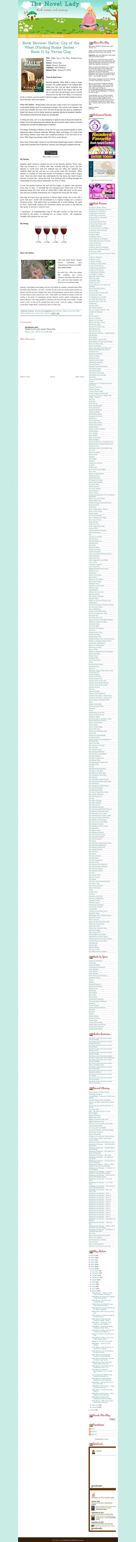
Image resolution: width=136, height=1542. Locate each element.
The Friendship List (95, 796)
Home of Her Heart (95, 511)
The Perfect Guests (95, 839)
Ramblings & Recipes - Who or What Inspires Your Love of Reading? (101, 1165)
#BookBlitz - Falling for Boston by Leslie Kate (102, 1382)
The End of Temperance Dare (98, 792)
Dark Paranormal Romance (98, 975)
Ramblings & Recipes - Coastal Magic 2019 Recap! (101, 1148)
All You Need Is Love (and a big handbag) (99, 285)
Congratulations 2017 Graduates (100, 1100)
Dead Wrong (93, 403)
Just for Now (93, 539)
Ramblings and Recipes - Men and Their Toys (100, 1190)
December (95, 1271)
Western (47, 313)
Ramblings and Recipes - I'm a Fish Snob (101, 1183)
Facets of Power (94, 452)
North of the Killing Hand (97, 611)
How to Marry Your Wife (97, 517)
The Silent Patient (95, 856)
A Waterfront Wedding (96, 272)
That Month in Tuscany (96, 745)
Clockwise (92, 377)
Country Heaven (94, 389)
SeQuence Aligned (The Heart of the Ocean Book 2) (101, 671)
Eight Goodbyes (94, 439)
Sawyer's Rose (94, 658)
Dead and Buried (94, 407)
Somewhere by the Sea (96, 712)
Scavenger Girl (94, 666)
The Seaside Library (95, 849)
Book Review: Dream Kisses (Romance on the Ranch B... (102, 1379)
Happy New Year (94, 1117)
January (95, 1407)
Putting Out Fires (95, 634)
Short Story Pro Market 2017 (99, 700)
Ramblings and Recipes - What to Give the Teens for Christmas (102, 1226)
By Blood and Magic (95, 353)
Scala (90, 662)
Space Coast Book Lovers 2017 (99, 1235)
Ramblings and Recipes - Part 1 (99, 1193)
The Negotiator (94, 828)
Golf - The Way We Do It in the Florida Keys (99, 1112)
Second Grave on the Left (97, 680)
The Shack (92, 853)
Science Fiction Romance (97, 1007)
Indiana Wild (93, 528)
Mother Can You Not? (96, 592)
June (93, 1284)
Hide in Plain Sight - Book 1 (98, 509)
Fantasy (91, 982)
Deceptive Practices (95, 416)
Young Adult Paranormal (97, 1024)
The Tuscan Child (94, 875)
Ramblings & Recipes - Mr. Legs (100, 1155)
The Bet (91, 766)
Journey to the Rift (95, 537)
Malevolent (92, 573)
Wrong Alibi (93, 945)
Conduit (91, 381)
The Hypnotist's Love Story (98, 813)
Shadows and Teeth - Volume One (100, 695)
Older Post (79, 377)
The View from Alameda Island (99, 881)
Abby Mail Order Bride (96, 276)
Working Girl (93, 943)
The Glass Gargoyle (95, 800)
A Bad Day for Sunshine (97, 213)
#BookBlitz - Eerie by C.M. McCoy (101, 1344)
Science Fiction (94, 1005)
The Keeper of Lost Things (98, 819)
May (93, 1286)
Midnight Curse (94, 583)
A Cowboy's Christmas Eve (98, 230)
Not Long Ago (93, 615)
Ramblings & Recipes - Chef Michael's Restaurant (102, 1144)
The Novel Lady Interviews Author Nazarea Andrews (100, 1071)
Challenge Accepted (95, 1094)
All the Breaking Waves (97, 288)
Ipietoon (81, 1540)
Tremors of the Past (96, 896)
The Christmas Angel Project (99, 779)
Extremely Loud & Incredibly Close (100, 448)
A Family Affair (94, 234)
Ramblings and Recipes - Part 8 (99, 1214)
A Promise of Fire (95, 251)
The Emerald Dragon (96, 790)
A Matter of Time (95, 245)
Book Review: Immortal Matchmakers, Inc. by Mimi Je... (102, 1371)
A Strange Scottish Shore (97, 263)
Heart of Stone (94, 505)
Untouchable (93, 909)
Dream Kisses (93, 431)
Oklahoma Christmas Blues (98, 622)
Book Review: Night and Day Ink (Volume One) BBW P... (103, 1330)
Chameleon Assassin (96, 362)
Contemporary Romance (97, 967)
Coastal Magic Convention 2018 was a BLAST (102, 1097)
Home (23, 36)
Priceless (92, 630)
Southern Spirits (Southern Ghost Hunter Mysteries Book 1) (100, 719)
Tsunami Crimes (94, 900)
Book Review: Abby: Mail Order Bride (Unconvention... (102, 1401)
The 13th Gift (93, 747)
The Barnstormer (95, 756)
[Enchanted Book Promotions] (102, 180)
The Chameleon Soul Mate (97, 775)
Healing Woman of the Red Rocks (100, 503)
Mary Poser (93, 577)
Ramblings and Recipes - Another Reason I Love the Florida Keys (100, 1172)
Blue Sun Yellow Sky (96, 343)
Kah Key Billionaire (95, 541)
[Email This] (52, 314)
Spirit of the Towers (96, 722)
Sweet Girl (92, 733)
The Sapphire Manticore (97, 847)
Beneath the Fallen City (97, 326)
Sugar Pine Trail (94, 729)
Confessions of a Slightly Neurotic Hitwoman (100, 384)
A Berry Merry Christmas (98, 217)
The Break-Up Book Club (97, 773)
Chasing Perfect (94, 364)
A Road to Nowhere (95, 257)
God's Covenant (94, 486)
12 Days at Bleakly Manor (98, 207)
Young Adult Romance (96, 1026)
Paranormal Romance (96, 999)
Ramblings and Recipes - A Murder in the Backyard (102, 1168)
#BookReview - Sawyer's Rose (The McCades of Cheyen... (102, 1293)
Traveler (92, 894)
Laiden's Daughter (95, 551)
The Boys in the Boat (96, 771)
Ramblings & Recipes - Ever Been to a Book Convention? (102, 1152)
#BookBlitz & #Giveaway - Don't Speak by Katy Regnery (103, 1394)
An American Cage (95, 295)
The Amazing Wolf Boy (96, 751)
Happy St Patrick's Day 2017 (98, 1119)
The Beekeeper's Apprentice (98, 762)
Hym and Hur (93, 522)
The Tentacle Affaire (96, 868)
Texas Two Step (94, 743)
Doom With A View (95, 422)
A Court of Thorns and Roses (99, 228)
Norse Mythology (95, 609)
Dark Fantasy (93, 973)
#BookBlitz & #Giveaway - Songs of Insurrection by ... (103, 1386)
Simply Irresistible (95, 704)
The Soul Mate (94, 858)
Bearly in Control (95, 318)
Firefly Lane (93, 467)
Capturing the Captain (96, 360)
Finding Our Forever (96, 463)
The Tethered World (95, 871)
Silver (91, 702)
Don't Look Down (94, 420)
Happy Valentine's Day (96, 1121)
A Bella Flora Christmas (97, 215)
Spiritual (92, 1012)
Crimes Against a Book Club (98, 393)
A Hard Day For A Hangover (98, 238)
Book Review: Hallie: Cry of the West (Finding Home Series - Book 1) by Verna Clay (51, 47)
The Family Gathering (96, 794)
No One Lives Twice (95, 607)
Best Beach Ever (94, 329)
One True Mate (94, 626)
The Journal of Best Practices (99, 817)
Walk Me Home (94, 913)
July (93, 1282)
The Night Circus (94, 830)
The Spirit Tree (94, 862)
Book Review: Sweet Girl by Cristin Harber (101, 1301)
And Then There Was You (97, 301)
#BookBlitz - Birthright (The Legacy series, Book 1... (101, 1323)
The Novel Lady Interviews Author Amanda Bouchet (100, 1042)
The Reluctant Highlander (97, 845)
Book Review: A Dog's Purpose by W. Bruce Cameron (103, 1308)
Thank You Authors (95, 1237)
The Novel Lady (55, 3)
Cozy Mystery (93, 969)
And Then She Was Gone (97, 299)
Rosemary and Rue (95, 647)
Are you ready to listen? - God (99, 309)
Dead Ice (92, 399)
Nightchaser (93, 602)
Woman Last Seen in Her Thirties (100, 939)
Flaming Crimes (94, 476)
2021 (92, 1260)
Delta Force (93, 418)
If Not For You (94, 524)
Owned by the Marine (96, 628)
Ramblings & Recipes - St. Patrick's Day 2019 (101, 1157)
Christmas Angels (95, 368)
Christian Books (94, 965)
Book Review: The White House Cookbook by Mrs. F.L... (102, 1366)
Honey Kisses (93, 513)
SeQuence (92, 668)
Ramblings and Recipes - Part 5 (99, 1208)
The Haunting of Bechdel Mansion (100, 809)
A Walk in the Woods (96, 270)
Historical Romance (95, 986)
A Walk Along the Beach (97, 268)
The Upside (92, 879)
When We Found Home (96, 924)
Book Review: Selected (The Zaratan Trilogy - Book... (101, 1319)
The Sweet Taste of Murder (98, 866)
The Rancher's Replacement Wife (100, 843)
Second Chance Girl (95, 678)
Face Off (92, 450)
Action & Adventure (95, 961)
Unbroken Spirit (94, 902)
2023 (93, 1255)
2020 (93, 1262)
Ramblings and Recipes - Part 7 (99, 1212)
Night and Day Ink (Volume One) (100, 600)
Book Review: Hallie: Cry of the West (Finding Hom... (102, 1338)
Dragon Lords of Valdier (97, 429)
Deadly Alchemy (94, 412)
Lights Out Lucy (94, 558)
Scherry (93, 1431)
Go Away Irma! (94, 1109)
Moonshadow (93, 590)
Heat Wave (92, 507)
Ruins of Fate (93, 649)
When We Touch (94, 926)
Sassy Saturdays (94, 653)
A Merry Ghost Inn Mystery (98, 247)
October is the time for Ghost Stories (101, 1136)
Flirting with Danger (96, 480)
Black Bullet (93, 337)
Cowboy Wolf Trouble (96, 391)
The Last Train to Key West (98, 822)
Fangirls (91, 456)
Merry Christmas (95, 1134)
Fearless (92, 461)
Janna (93, 1429)
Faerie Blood (93, 454)
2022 (93, 1257)
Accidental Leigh (94, 280)
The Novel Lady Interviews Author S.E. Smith (100, 1074)
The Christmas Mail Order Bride (100, 781)
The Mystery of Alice (96, 824)
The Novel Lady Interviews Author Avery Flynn (100, 1046)
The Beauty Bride (94, 760)
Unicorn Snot (93, 1242)
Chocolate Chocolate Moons (98, 366)
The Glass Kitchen (95, 802)
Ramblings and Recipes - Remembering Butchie (102, 1219)
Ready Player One (95, 636)
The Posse (92, 841)
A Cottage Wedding (95, 226)
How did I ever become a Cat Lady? (101, 1123)
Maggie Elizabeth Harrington (98, 568)
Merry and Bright (95, 581)
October (94, 1275)
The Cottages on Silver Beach (99, 785)
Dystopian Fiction (94, 978)
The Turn (92, 873)
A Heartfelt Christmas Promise (99, 241)
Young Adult (93, 1020)
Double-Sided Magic (95, 424)
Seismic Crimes (94, 687)
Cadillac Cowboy (94, 356)
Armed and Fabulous (95, 312)
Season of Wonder (95, 676)
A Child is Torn (94, 219)
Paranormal (93, 997)
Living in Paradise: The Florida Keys (101, 1130)
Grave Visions (93, 493)
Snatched (92, 708)
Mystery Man (93, 598)
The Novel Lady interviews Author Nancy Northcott (100, 1082)
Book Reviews (57, 311)
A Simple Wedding (95, 261)
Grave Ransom (94, 490)
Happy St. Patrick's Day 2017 (102, 1341)
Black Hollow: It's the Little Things (100, 341)
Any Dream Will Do (95, 307)
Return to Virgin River (96, 645)
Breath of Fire (93, 351)
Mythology (92, 990)
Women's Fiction (94, 1018)
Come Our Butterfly (95, 379)
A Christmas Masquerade (97, 224)
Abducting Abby (94, 278)
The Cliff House (94, 783)
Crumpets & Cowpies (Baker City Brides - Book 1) (100, 396)
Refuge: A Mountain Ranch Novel (100, 641)
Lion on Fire (93, 562)
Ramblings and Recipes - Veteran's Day (100, 1223)
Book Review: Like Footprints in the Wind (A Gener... (102, 1348)
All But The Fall (94, 282)
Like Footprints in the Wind (98, 560)
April (94, 1288)
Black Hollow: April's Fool (97, 339)
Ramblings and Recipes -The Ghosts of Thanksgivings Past (102, 1230)
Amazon (55, 157)
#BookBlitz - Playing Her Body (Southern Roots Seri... (102, 1327)
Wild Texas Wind (94, 932)
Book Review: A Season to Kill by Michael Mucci (103, 1316)
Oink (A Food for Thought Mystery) (101, 619)
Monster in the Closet (96, 585)
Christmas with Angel (96, 373)
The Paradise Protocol (96, 836)
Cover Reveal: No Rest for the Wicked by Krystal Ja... (102, 1375)
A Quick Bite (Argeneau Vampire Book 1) (102, 254)
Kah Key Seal (93, 543)
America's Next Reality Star (98, 292)
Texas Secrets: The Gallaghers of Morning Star (100, 740)
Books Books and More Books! (99, 1092)
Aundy (91, 314)
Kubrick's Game (94, 547)
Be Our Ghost (93, 316)
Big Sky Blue (93, 335)
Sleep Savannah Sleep (96, 706)
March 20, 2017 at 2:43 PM (38, 332)
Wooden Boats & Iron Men (98, 941)
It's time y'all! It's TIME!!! (97, 1128)
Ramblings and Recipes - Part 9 (99, 1216)
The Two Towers (94, 877)
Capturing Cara (94, 358)
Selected (91, 689)
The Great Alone (94, 805)
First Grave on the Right (97, 469)
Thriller (91, 1014)
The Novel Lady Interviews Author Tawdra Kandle (100, 1038)
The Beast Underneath (96, 758)
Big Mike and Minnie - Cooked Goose (101, 333)
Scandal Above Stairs (96, 664)
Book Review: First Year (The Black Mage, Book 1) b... (102, 1362)
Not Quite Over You (95, 617)
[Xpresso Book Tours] (102, 176)
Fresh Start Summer (96, 482)
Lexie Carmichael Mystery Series (100, 554)
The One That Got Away (97, 834)
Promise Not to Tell (95, 632)
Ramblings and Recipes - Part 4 (99, 1206)
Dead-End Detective (95, 410)
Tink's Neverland (94, 888)
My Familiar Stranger (96, 596)
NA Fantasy (93, 992)
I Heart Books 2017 (95, 1125)
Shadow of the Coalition (97, 693)
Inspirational (93, 988)
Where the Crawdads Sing (98, 928)
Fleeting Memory (94, 478)
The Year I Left (94, 883)
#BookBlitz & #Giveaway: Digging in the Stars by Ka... (103, 1297)
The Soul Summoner (95, 860)
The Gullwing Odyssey (96, 807)
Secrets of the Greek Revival (98, 683)
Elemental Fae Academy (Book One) (101, 444)
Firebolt (91, 465)
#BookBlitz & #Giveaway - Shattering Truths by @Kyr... (102, 1397)
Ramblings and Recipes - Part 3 (99, 1204)
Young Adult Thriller (96, 1029)
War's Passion (94, 919)
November (95, 1273)
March (94, 1291)
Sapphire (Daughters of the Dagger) (101, 651)
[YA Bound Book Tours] (102, 199)
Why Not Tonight (94, 930)
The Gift (91, 798)
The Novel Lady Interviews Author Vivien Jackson (100, 1078)
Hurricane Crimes (95, 520)
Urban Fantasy (93, 1016)
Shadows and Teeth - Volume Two (100, 697)
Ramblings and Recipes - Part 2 (99, 1202)
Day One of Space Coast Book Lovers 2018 (101, 1102)
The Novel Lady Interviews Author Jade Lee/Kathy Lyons (100, 1064)
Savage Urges (93, 656)
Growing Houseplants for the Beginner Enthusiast (102, 495)
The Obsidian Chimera (96, 832)
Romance (92, 1003)
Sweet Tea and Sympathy (97, 735)
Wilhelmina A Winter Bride (98, 936)
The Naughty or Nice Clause (98, 826)
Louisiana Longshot (95, 564)
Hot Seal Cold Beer (95, 515)
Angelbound (92, 303)
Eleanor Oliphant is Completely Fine (101, 441)
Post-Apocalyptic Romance (98, 1001)
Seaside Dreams (94, 674)
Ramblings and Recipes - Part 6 (99, 1210)
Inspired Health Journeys (97, 530)
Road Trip (92, 1233)
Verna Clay (40, 313)
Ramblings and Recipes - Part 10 (100, 1195)
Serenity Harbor (94, 691)
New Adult (92, 995)
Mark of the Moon (95, 575)
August (94, 1280)
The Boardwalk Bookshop (97, 768)
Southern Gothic (94, 717)
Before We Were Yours (97, 322)
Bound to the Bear (95, 346)
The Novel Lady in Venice (97, 1239)
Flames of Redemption (96, 473)
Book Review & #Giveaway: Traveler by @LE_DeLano (101, 1355)
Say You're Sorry (95, 660)
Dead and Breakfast (95, 405)
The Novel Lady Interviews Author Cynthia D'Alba (100, 1053)
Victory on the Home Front (98, 911)
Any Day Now (93, 305)
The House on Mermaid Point (99, 811)
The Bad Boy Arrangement (98, 754)
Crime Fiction (93, 971)
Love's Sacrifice (94, 566)
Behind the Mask (95, 324)
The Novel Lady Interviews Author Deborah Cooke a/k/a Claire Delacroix (102, 1056)
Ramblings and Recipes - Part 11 (100, 1197)
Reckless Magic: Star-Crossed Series (101, 639)
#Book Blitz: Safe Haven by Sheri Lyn (103, 1312)
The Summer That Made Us (98, 864)
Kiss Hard (92, 545)
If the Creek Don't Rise (97, 526)
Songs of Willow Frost (96, 714)
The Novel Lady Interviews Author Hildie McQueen (100, 1060)
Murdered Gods (94, 594)
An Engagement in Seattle (97, 297)
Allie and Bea (93, 290)
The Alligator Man (95, 749)
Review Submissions (53, 36)
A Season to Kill (94, 259)
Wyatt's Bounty (94, 947)
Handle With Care (95, 500)
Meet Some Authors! (96, 1132)
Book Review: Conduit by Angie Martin (102, 1390)
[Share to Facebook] (58, 314)
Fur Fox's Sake (94, 484)
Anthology (92, 963)
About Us (33, 36)
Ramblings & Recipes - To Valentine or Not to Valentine (102, 1161)
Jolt (90, 534)
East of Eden (93, 435)
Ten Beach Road (94, 737)
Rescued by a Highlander (97, 643)
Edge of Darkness (95, 437)
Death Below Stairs (95, 414)
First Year (92, 471)
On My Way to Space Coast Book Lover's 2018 (100, 1139)
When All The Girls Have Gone (99, 922)
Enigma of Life (94, 446)
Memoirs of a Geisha (96, 579)
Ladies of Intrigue (95, 549)
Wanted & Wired (94, 917)
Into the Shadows (95, 532)
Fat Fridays (92, 459)
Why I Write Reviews (96, 1244)
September (95, 1277)
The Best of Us (94, 764)
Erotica (91, 980)
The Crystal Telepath (96, 788)
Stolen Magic (93, 724)
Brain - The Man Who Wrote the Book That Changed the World (100, 348)
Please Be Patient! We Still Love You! (101, 1142)
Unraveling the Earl (95, 907)
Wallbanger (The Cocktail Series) (100, 915)
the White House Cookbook (98, 951)
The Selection (93, 851)
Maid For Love (94, 571)
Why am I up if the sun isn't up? (100, 1246)
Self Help (92, 1009)
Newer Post (25, 377)
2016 (92, 1410)
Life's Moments (94, 556)
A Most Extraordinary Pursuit (99, 249)
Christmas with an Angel (97, 375)
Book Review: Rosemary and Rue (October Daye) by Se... (103, 1359)
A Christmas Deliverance (97, 221)
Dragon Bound (93, 427)
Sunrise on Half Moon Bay (98, 731)
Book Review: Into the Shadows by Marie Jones (102, 1351)
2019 (92, 1264)
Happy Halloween (94, 1115)
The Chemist (93, 777)
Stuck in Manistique (95, 727)
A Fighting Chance (95, 236)
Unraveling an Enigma (96, 905)
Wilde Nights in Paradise (97, 934)
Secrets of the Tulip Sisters (98, 685)
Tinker (91, 890)
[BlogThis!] (54, 314)
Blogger (105, 1439)
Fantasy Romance (95, 984)
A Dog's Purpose (94, 232)
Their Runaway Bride (96, 885)
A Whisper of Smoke (96, 274)
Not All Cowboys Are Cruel (98, 613)
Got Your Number (95, 488)
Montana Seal (93, 588)
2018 (92, 1266)
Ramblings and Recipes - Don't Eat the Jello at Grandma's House (102, 1176)
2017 (92, 1269)
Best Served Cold (94, 331)
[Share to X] (56, 314)
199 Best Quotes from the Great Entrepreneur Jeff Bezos (100, 210)
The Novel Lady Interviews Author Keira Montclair (100, 1067)
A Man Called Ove (95, 243)
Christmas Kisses (95, 370)
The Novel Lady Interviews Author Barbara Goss (100, 1049)
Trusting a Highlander (96, 898)
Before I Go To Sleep (96, 320)
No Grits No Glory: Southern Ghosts (101, 605)
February (95, 1405)
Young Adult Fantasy (96, 1022)
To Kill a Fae (93, 892)
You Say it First (94, 949)
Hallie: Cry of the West (97, 498)
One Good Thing (94, 624)
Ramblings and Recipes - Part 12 (100, 1199)
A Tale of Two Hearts (96, 265)
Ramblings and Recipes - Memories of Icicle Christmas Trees (102, 1186)
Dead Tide (92, 401)
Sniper (91, 710)
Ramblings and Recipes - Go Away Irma (100, 1179)
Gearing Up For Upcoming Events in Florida (101, 1106)
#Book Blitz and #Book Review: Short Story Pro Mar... (102, 1304)
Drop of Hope (93, 433)
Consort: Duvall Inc (95, 387)
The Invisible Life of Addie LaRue (100, 815)
